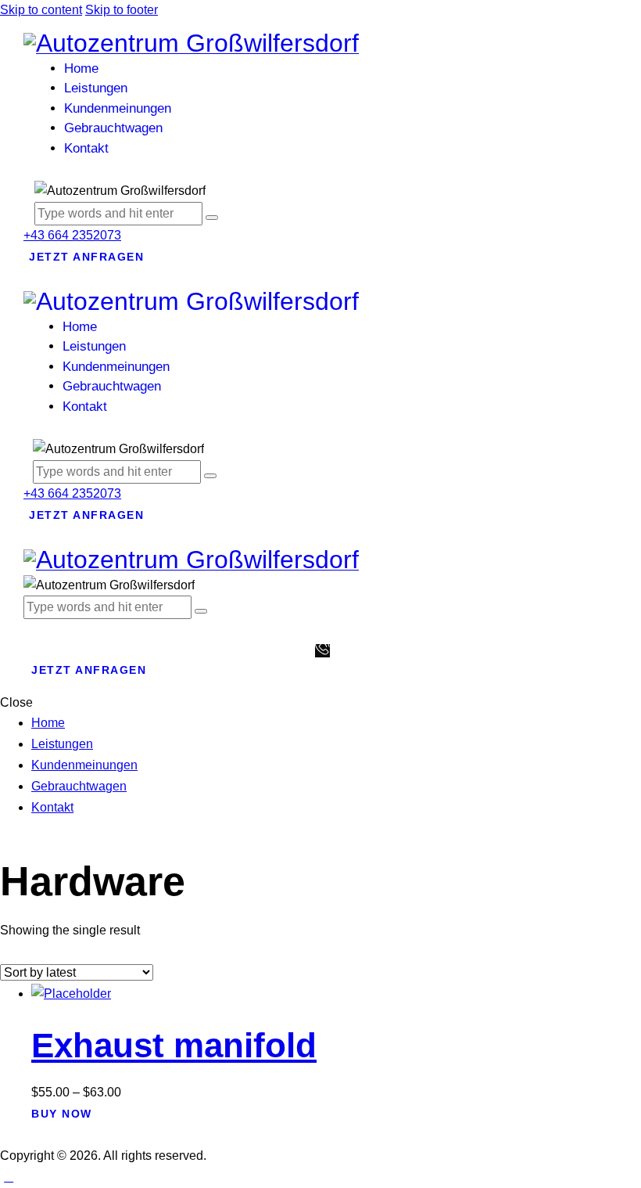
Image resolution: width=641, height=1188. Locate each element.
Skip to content (41, 9)
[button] (36, 628)
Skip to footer (121, 9)
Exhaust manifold (174, 1045)
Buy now (61, 1113)
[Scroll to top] (8, 1176)
